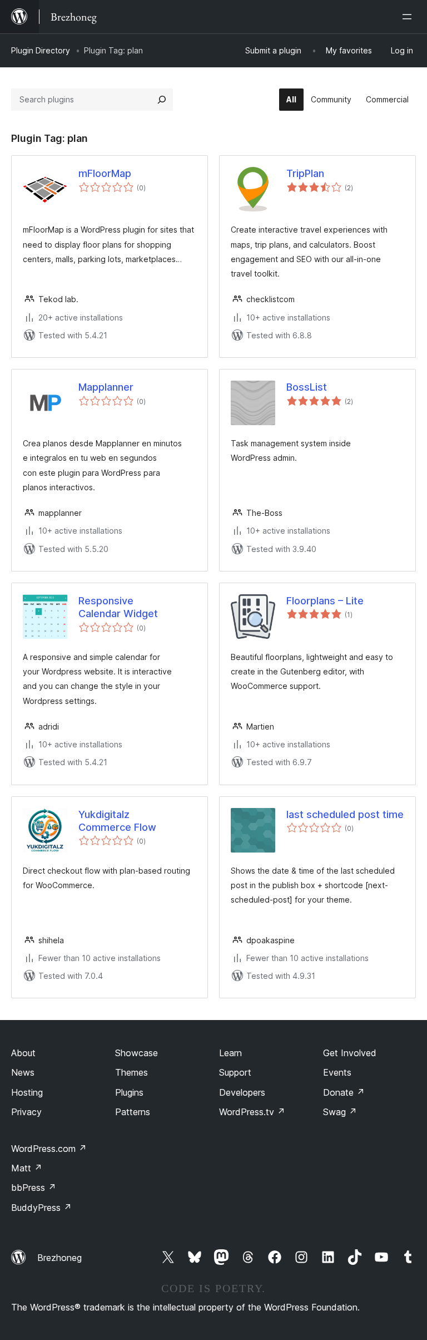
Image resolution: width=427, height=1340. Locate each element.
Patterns (132, 1111)
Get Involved (349, 1052)
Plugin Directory (40, 50)
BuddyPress (41, 1207)
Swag (340, 1111)
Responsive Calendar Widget (118, 607)
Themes (131, 1072)
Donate (344, 1092)
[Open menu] (409, 16)
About (23, 1052)
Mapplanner (105, 387)
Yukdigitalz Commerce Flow (117, 821)
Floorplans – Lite (325, 601)
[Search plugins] (162, 99)
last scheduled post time (345, 814)
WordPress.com (49, 1148)
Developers (242, 1092)
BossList (306, 387)
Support (235, 1072)
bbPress (33, 1187)
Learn (230, 1052)
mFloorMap (104, 173)
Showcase (136, 1052)
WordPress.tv (252, 1111)
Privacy (26, 1111)
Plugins (129, 1092)
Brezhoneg (59, 1257)
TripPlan (305, 173)
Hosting (27, 1092)
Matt (26, 1168)
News (22, 1072)
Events (337, 1072)
